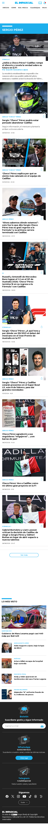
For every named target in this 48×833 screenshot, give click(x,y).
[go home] (24, 811)
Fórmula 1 (6, 59)
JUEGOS (6, 7)
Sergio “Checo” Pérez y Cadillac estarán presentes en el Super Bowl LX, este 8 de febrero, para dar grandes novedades (21, 386)
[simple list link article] (24, 618)
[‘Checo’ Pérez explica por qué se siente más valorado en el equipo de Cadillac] (24, 155)
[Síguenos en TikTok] (30, 796)
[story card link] (24, 47)
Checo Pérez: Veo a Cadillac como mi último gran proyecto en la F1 (20, 484)
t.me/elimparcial (24, 781)
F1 (3, 273)
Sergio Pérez (8, 219)
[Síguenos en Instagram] (18, 796)
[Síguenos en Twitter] (12, 796)
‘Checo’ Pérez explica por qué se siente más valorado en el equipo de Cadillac (21, 176)
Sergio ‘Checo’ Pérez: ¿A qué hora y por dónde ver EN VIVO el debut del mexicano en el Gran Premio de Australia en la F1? (21, 334)
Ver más (24, 555)
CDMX (13, 7)
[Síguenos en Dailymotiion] (41, 796)
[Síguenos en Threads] (35, 796)
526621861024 (24, 750)
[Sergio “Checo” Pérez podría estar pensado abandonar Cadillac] (24, 100)
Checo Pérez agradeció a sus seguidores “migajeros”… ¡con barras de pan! (18, 436)
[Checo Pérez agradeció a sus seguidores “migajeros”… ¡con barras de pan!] (24, 415)
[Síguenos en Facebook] (7, 796)
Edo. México (23, 7)
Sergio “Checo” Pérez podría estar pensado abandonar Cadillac (20, 121)
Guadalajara (35, 7)
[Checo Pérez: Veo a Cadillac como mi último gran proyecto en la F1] (24, 464)
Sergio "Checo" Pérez (11, 117)
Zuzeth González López (17, 70)
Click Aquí (24, 758)
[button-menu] (3, 3)
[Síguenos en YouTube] (24, 796)
